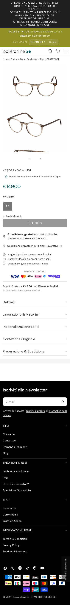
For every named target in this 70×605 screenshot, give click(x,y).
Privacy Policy (11, 545)
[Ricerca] (50, 51)
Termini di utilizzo (35, 411)
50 (9, 208)
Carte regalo (10, 514)
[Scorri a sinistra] (30, 159)
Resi (5, 477)
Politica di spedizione (16, 471)
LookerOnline (10, 59)
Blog (5, 453)
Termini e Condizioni (15, 538)
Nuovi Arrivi (9, 508)
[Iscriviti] (63, 401)
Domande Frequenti (15, 447)
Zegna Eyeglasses (29, 59)
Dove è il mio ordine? (16, 484)
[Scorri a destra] (40, 159)
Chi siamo (9, 434)
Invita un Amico (12, 521)
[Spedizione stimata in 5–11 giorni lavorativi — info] (60, 246)
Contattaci (9, 440)
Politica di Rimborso (15, 551)
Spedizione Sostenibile (17, 490)
